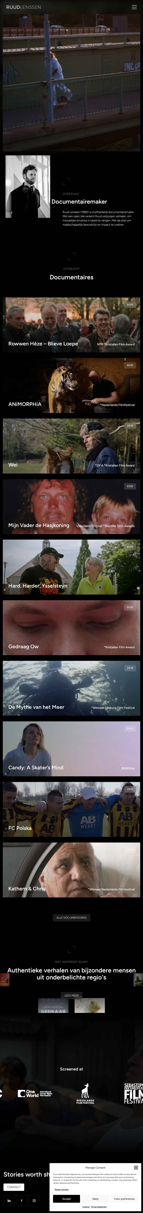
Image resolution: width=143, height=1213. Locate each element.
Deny (95, 1198)
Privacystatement (99, 1207)
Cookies (85, 1207)
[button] (136, 1167)
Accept (66, 1198)
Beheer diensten (62, 1189)
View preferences (124, 1198)
